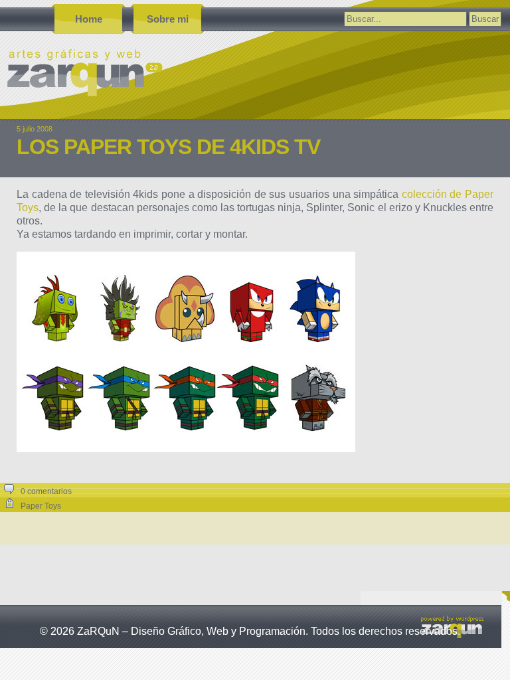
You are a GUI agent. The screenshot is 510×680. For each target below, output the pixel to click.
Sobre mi (168, 19)
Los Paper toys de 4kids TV (168, 147)
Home (88, 19)
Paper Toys (41, 506)
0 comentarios (46, 491)
